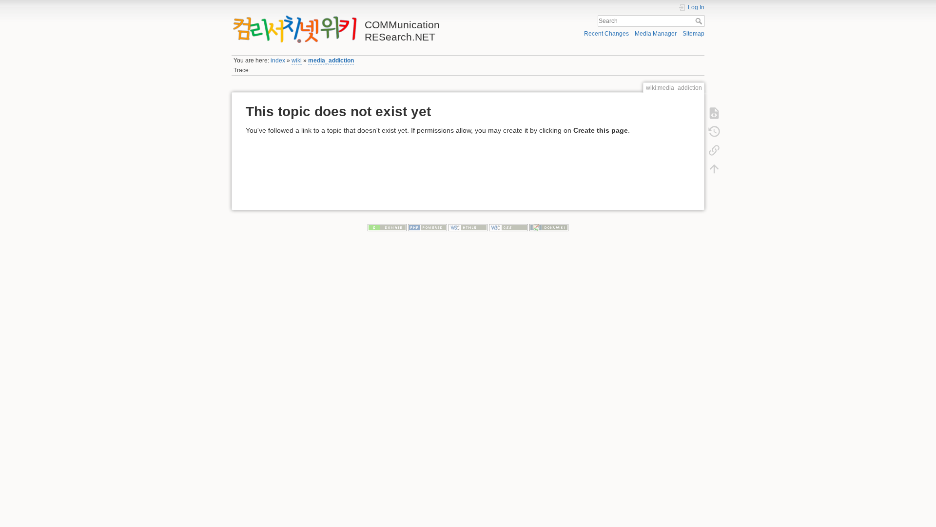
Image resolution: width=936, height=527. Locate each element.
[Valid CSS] (508, 226)
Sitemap (693, 33)
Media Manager (656, 33)
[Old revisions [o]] (714, 131)
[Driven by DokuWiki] (548, 226)
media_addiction (331, 60)
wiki (297, 60)
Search (699, 21)
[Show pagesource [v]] (714, 112)
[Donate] (387, 226)
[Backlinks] (714, 150)
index (278, 60)
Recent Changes (606, 33)
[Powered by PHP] (427, 226)
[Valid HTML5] (468, 226)
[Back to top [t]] (714, 168)
